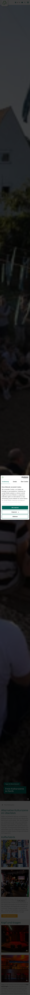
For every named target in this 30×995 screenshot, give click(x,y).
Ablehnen (15, 516)
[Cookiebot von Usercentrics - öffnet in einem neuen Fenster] (21, 478)
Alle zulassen (15, 507)
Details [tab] (15, 481)
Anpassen (14, 512)
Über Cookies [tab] (24, 481)
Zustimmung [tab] (5, 481)
